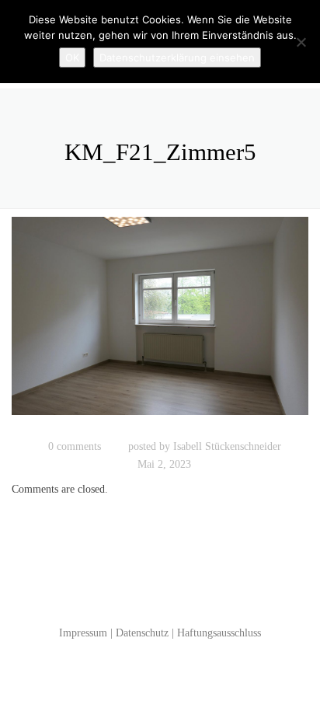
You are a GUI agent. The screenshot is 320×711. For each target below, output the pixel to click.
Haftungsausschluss (219, 633)
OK (72, 57)
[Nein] (300, 42)
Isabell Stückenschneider (227, 446)
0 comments (74, 446)
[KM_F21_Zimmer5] (160, 323)
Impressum (83, 633)
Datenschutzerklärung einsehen (177, 57)
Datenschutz (142, 633)
